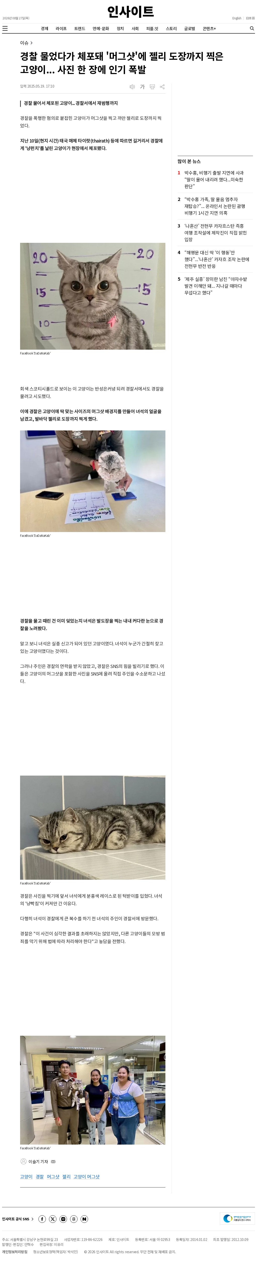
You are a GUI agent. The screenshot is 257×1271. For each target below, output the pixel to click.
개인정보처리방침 (14, 1251)
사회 (135, 28)
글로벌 (189, 28)
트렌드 (79, 28)
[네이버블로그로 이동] (84, 1219)
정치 (120, 28)
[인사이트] (131, 11)
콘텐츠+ (209, 28)
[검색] (251, 28)
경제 (44, 28)
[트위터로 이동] (52, 1219)
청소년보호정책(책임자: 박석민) (55, 1251)
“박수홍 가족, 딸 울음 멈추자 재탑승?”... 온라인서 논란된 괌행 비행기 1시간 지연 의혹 (214, 206)
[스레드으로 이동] (74, 1219)
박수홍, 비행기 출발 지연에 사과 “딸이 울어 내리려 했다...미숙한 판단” (214, 179)
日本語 (250, 18)
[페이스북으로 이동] (42, 1219)
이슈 (24, 43)
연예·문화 (101, 28)
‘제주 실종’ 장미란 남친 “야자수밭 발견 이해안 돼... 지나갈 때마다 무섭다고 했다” (215, 286)
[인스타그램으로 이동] (63, 1219)
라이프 (61, 28)
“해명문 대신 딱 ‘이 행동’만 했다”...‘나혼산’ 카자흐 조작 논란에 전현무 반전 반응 (216, 259)
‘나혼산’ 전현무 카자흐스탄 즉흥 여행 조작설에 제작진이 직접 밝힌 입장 (215, 232)
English (236, 18)
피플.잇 (152, 28)
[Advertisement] (92, 197)
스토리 (171, 28)
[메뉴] (5, 28)
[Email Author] (53, 1161)
